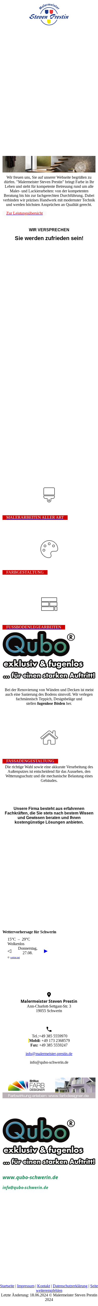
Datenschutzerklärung (70, 1286)
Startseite (7, 1286)
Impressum (25, 1286)
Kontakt (43, 1286)
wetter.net (15, 957)
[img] (49, 12)
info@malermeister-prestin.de (49, 1054)
